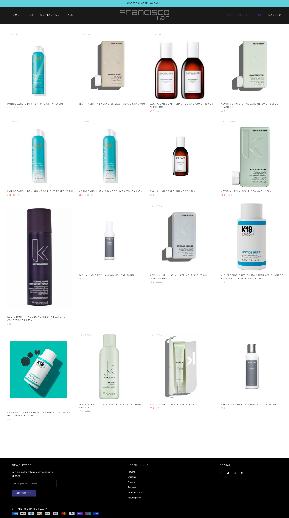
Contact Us (49, 15)
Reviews (131, 487)
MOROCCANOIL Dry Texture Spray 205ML (35, 104)
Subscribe (23, 493)
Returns (131, 471)
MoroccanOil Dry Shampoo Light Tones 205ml (40, 191)
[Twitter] (228, 473)
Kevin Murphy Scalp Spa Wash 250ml (247, 191)
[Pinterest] (242, 473)
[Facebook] (221, 473)
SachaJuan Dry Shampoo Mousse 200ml (107, 275)
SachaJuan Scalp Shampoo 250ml (173, 191)
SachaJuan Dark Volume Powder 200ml (249, 404)
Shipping (131, 477)
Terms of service (135, 492)
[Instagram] (235, 473)
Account (243, 15)
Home (15, 15)
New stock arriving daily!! (144, 3)
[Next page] (154, 442)
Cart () (274, 15)
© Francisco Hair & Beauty (30, 509)
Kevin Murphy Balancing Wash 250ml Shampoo (112, 104)
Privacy (131, 482)
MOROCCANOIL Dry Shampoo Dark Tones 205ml (111, 191)
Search (258, 15)
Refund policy (134, 497)
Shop (30, 15)
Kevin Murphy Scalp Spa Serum (172, 404)
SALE (69, 15)
